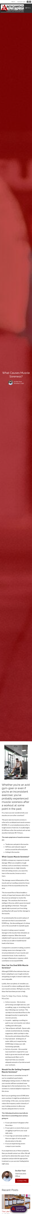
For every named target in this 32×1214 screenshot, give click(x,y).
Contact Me (22, 1181)
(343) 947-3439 (21, 1)
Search (13, 1)
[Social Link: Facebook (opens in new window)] (28, 2)
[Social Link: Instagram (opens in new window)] (30, 2)
